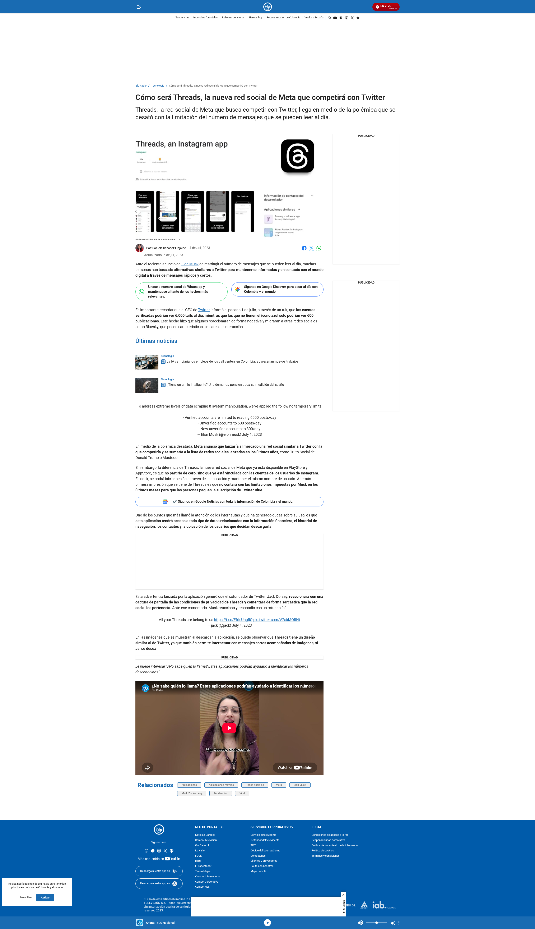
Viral (242, 793)
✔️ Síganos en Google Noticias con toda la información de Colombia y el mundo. (233, 501)
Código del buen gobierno (265, 850)
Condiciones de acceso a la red (330, 835)
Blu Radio (140, 85)
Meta (279, 784)
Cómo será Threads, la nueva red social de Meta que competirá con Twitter (213, 85)
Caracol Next (202, 887)
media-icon (267, 923)
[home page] (267, 7)
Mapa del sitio (259, 871)
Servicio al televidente (263, 835)
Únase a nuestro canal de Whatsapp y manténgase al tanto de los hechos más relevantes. (178, 291)
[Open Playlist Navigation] (399, 923)
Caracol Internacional (207, 876)
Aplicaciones (189, 784)
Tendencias (221, 793)
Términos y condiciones (326, 855)
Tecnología (157, 85)
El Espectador (203, 866)
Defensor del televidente (265, 840)
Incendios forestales (205, 17)
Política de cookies (323, 850)
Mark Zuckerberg (192, 793)
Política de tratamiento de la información (335, 845)
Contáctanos (258, 855)
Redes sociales (255, 784)
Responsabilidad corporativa (328, 840)
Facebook (304, 250)
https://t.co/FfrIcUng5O (233, 619)
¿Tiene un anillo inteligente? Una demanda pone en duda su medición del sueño (225, 385)
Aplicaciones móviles (221, 784)
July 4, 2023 (242, 625)
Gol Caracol (202, 845)
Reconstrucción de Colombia (283, 17)
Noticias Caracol (205, 835)
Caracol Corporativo (206, 881)
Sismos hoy (255, 17)
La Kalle (200, 850)
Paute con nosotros (262, 866)
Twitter (204, 310)
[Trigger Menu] (139, 7)
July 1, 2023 (252, 434)
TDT (253, 845)
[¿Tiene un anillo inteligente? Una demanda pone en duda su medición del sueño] (146, 385)
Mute (360, 922)
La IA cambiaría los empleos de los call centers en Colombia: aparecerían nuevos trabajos (232, 361)
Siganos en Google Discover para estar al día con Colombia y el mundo (281, 289)
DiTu (198, 861)
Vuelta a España (314, 17)
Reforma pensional (233, 17)
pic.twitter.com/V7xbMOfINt (276, 619)
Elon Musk (190, 264)
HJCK (198, 855)
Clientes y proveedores (264, 861)
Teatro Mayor (203, 871)
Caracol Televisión (206, 840)
